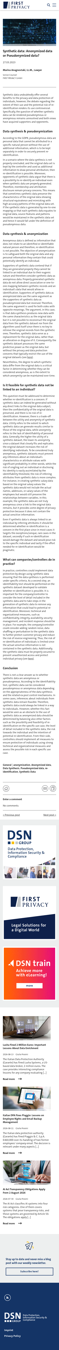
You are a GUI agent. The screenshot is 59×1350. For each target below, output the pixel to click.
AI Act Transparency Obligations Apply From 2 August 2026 (24, 1190)
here (29, 357)
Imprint (8, 1330)
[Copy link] (53, 788)
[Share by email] (45, 788)
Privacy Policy (12, 1336)
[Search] (48, 5)
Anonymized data (41, 765)
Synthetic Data (27, 771)
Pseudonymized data (32, 768)
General (7, 765)
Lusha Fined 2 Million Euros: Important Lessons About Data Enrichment (24, 1046)
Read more (9, 1079)
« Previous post (11, 815)
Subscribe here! (29, 1271)
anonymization (21, 765)
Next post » (49, 815)
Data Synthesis (11, 768)
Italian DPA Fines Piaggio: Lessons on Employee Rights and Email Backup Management (23, 1119)
